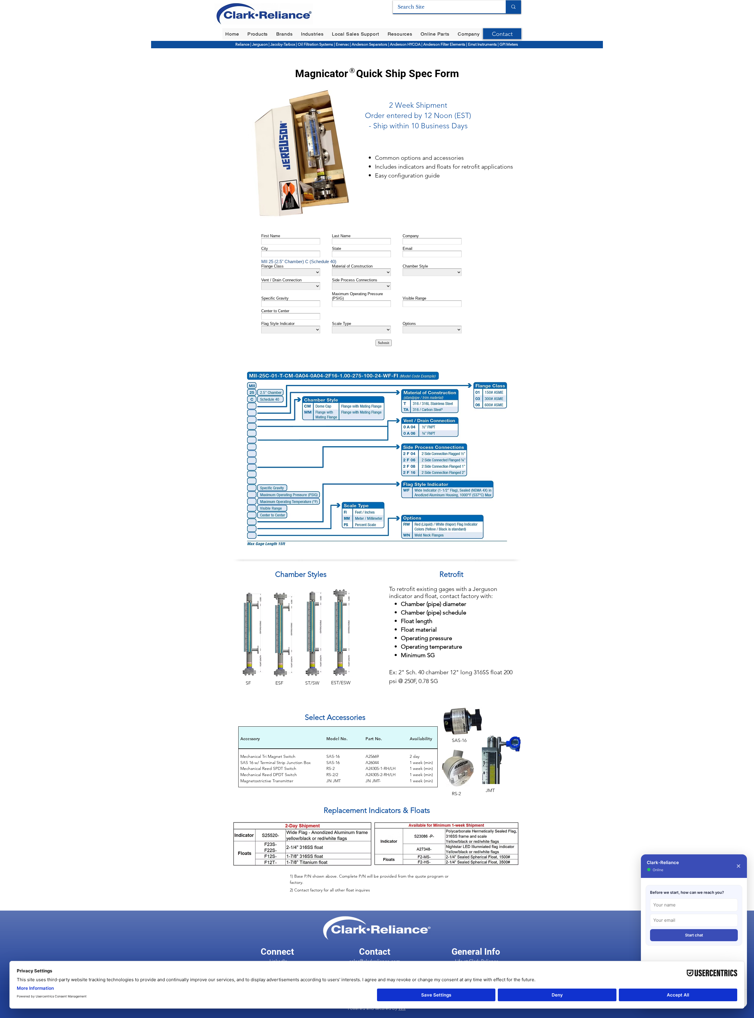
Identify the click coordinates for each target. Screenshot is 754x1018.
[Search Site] (513, 6)
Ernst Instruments (482, 44)
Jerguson (260, 44)
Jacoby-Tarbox (282, 44)
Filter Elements (452, 44)
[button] (257, 34)
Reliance (242, 44)
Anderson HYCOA (405, 44)
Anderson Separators (369, 44)
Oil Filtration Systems (315, 44)
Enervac (343, 44)
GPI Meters (509, 44)
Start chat (694, 935)
